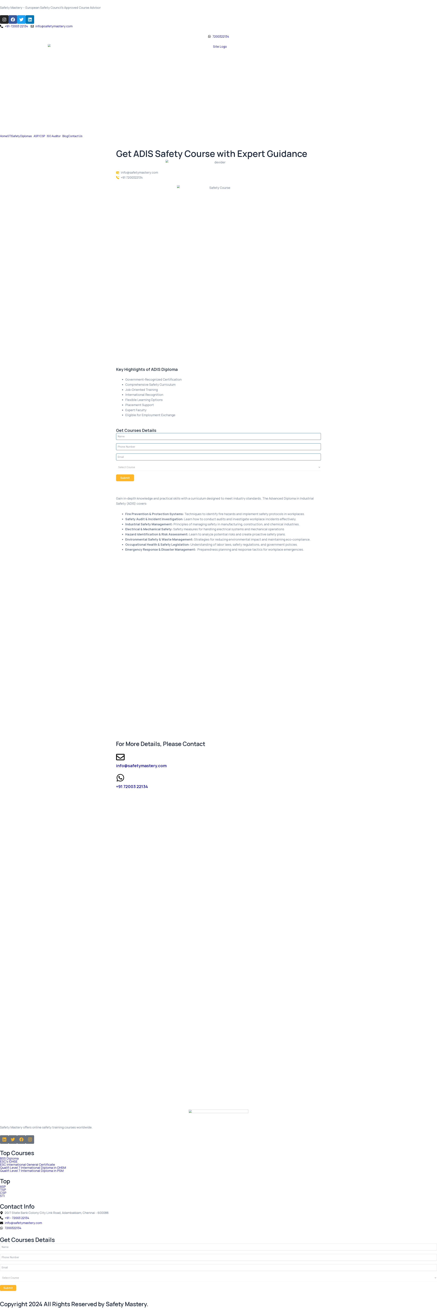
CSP (3, 1192)
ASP (3, 1186)
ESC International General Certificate (27, 1164)
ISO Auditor (54, 136)
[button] (22, 136)
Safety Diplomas (21, 136)
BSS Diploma (9, 1158)
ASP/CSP (39, 136)
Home (3, 136)
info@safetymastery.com (141, 765)
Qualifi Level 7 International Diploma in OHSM (33, 1167)
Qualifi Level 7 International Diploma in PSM (32, 1170)
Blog (65, 136)
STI (9, 136)
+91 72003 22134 (132, 786)
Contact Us (75, 136)
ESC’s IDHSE (9, 1161)
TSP (3, 1189)
